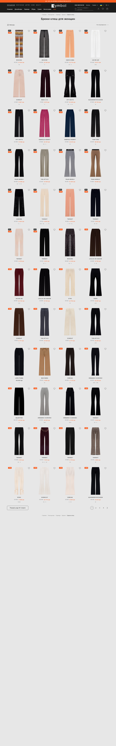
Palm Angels (19, 179)
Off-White (70, 100)
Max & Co (44, 100)
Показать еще (17, 508)
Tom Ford (95, 139)
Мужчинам (20, 5)
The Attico (44, 179)
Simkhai (70, 378)
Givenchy (44, 497)
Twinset (45, 219)
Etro (70, 298)
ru (106, 5)
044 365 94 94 (79, 5)
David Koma (70, 60)
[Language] (102, 5)
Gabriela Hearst (44, 139)
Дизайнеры (18, 9)
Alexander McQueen (95, 100)
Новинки (10, 9)
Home (33, 5)
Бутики (88, 5)
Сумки (40, 9)
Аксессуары (47, 9)
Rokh (95, 298)
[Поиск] (76, 9)
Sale (54, 9)
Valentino (19, 418)
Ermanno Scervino (95, 378)
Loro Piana (19, 378)
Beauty (38, 5)
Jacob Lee (95, 60)
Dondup (19, 100)
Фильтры (12, 25)
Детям (27, 5)
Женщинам (11, 5)
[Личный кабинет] (98, 9)
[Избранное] (103, 9)
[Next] (107, 508)
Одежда (26, 9)
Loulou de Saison (95, 259)
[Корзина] (107, 9)
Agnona (19, 219)
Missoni (19, 60)
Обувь (33, 9)
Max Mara (44, 378)
